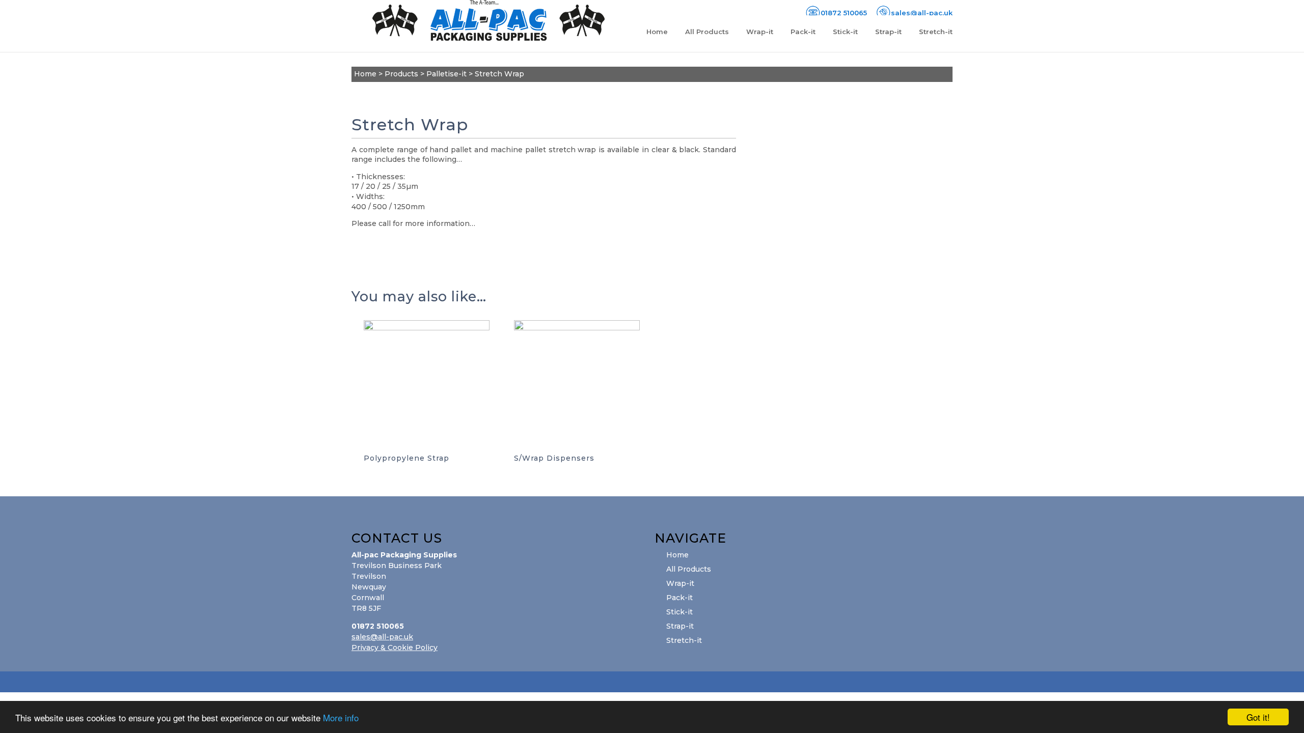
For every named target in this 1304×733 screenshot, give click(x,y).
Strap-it (888, 32)
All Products (707, 32)
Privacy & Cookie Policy (394, 647)
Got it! (1258, 717)
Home (657, 32)
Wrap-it (759, 32)
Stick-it (845, 32)
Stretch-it (936, 32)
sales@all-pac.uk (382, 636)
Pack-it (803, 32)
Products (401, 73)
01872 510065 (844, 13)
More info (341, 717)
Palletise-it (446, 73)
